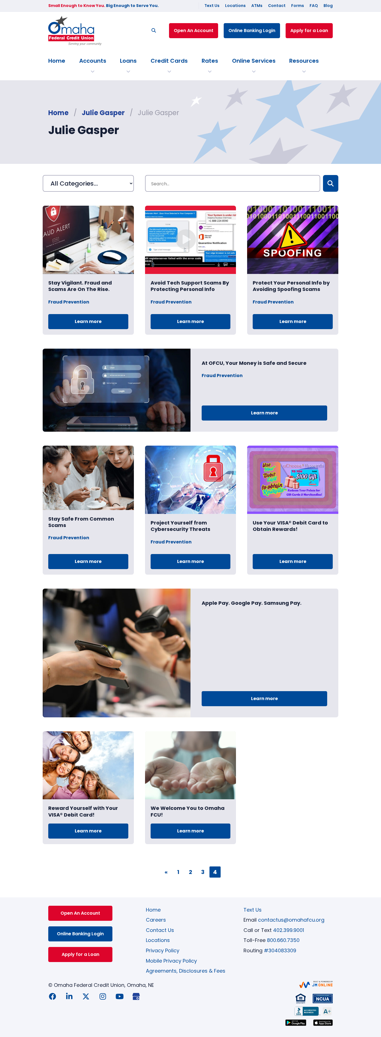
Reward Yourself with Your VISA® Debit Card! (83, 811)
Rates (210, 61)
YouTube (119, 996)
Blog (328, 5)
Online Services (254, 61)
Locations (235, 5)
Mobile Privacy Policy (171, 960)
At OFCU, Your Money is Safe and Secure (254, 363)
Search (330, 183)
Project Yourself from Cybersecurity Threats (180, 526)
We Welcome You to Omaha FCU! (188, 811)
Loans (128, 61)
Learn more (88, 321)
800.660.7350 (283, 940)
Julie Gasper (103, 112)
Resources (304, 61)
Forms (297, 5)
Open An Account (193, 30)
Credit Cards (169, 61)
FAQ (314, 5)
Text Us (212, 5)
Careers (156, 919)
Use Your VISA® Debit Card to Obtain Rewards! (290, 526)
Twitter (86, 996)
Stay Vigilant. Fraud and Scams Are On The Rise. (80, 286)
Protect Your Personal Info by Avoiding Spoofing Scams (291, 286)
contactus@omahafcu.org (291, 919)
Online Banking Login (251, 30)
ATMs (256, 5)
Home (56, 61)
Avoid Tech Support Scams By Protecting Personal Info (190, 286)
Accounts (92, 61)
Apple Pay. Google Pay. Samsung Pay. (252, 602)
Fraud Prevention (68, 302)
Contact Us (160, 930)
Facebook (52, 996)
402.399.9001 (288, 930)
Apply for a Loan (309, 30)
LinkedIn (69, 996)
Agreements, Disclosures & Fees (185, 970)
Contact (277, 5)
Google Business (136, 996)
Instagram (102, 996)
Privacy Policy (162, 950)
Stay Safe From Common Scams (81, 522)
